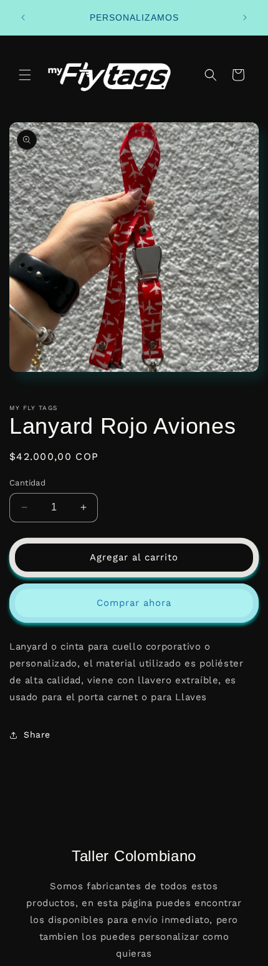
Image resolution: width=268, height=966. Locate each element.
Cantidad (27, 482)
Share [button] (37, 734)
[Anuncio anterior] (23, 17)
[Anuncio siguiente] (245, 17)
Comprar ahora (134, 602)
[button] (25, 75)
